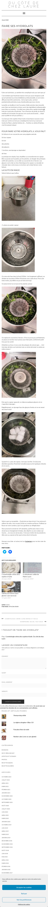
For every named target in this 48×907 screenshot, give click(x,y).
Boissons (5, 750)
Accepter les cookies (24, 887)
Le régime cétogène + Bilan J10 (23, 722)
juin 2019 (5, 828)
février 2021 (6, 789)
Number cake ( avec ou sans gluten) (25, 736)
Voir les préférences (24, 900)
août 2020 (5, 805)
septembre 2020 (7, 802)
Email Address (7, 682)
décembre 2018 (7, 841)
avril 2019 (5, 831)
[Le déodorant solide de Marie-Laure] (32, 567)
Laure (8, 604)
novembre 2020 (7, 796)
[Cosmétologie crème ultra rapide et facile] (11, 567)
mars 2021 (5, 786)
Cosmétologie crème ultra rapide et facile (21, 619)
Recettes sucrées (8, 766)
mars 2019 (5, 834)
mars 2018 (5, 863)
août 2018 (5, 850)
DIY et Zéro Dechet (14, 606)
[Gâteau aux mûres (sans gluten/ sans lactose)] (11, 586)
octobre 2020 (6, 799)
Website (4, 691)
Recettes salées (7, 763)
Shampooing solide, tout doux (31, 621)
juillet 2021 (6, 780)
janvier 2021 (6, 793)
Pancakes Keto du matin (21, 729)
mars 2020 (5, 818)
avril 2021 (5, 783)
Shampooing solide (20, 715)
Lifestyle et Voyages (9, 756)
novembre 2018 (7, 844)
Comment (5, 656)
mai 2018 (4, 857)
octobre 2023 (6, 777)
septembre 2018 (7, 847)
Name (4, 673)
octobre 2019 (6, 825)
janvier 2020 (6, 821)
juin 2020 (5, 812)
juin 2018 (5, 853)
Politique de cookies (24, 904)
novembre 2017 (7, 873)
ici (44, 109)
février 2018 (6, 866)
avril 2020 (5, 815)
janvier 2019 (6, 837)
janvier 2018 (6, 869)
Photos (4, 759)
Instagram (28, 541)
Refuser (24, 894)
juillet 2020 (6, 809)
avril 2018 (5, 860)
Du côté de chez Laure (24, 4)
